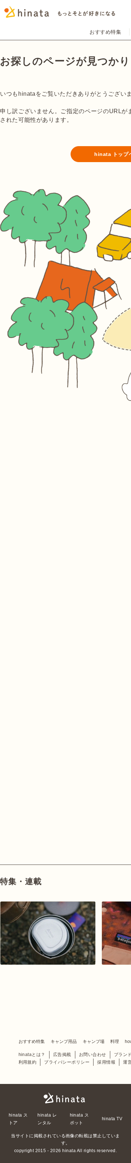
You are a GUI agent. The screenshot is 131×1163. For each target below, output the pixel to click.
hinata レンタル (47, 1119)
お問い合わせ (92, 1054)
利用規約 (28, 1062)
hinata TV (112, 1118)
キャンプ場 (93, 1041)
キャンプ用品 (64, 1041)
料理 (114, 1041)
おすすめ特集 (105, 31)
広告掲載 (62, 1054)
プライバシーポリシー (67, 1062)
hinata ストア (18, 1119)
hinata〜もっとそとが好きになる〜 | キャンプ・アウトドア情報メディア (65, 1098)
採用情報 (106, 1062)
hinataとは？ (32, 1054)
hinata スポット (79, 1119)
